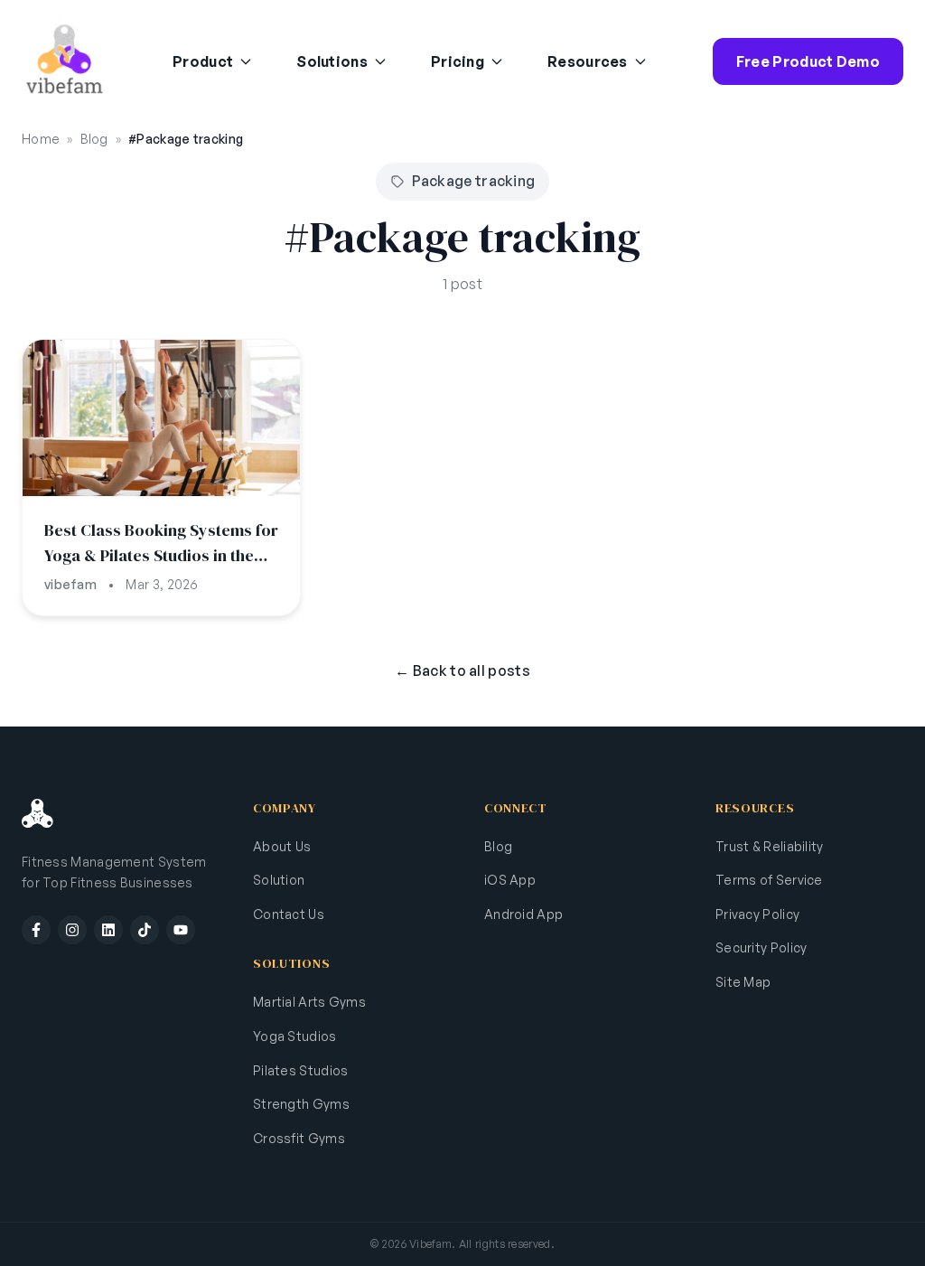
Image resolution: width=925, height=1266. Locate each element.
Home (41, 138)
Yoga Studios (295, 1036)
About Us (282, 846)
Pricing (457, 61)
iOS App (510, 879)
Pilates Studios (301, 1070)
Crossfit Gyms (299, 1138)
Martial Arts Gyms (309, 1001)
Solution (278, 879)
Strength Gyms (301, 1103)
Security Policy (761, 947)
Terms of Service (769, 879)
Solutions (332, 61)
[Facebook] (36, 929)
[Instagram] (72, 929)
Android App (523, 914)
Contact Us (288, 914)
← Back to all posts (462, 670)
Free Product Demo (808, 61)
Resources (587, 61)
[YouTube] (180, 929)
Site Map (743, 981)
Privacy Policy (757, 914)
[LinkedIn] (108, 929)
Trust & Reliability (769, 846)
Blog (94, 138)
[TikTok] (144, 929)
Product (203, 61)
